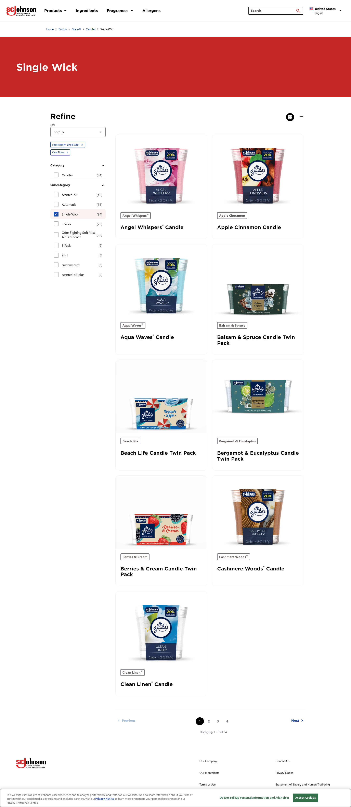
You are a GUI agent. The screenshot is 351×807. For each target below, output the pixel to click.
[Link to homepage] (21, 11)
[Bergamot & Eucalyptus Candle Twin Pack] (258, 396)
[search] (298, 10)
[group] (296, 117)
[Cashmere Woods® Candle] (258, 512)
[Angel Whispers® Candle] (161, 170)
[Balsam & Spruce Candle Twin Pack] (258, 280)
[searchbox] (273, 10)
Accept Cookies (305, 797)
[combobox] (78, 132)
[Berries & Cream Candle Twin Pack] (161, 512)
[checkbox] (56, 175)
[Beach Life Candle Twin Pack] (161, 396)
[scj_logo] (31, 763)
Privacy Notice (104, 799)
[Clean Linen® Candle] (161, 627)
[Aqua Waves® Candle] (161, 280)
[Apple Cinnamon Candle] (258, 170)
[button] (326, 11)
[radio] (290, 117)
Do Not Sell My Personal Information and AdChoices (254, 797)
